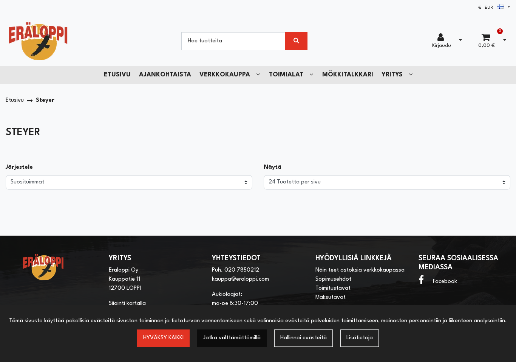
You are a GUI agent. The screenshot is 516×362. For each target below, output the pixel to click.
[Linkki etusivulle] (38, 41)
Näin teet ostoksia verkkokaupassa (360, 270)
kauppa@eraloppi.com (240, 279)
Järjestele (19, 167)
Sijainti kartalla (127, 303)
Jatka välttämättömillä (232, 338)
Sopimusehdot (333, 279)
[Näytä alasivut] (258, 75)
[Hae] (296, 41)
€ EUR (487, 8)
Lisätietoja (359, 338)
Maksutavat (330, 297)
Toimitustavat (333, 288)
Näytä (272, 167)
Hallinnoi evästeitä (303, 338)
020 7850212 (241, 270)
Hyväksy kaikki (163, 338)
